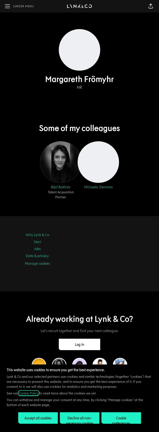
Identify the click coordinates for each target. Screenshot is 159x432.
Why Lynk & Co (37, 235)
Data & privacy (37, 256)
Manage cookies (37, 263)
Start (37, 242)
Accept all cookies (38, 418)
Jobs (37, 248)
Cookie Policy (29, 393)
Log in (79, 344)
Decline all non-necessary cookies (79, 420)
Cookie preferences (121, 420)
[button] (151, 6)
